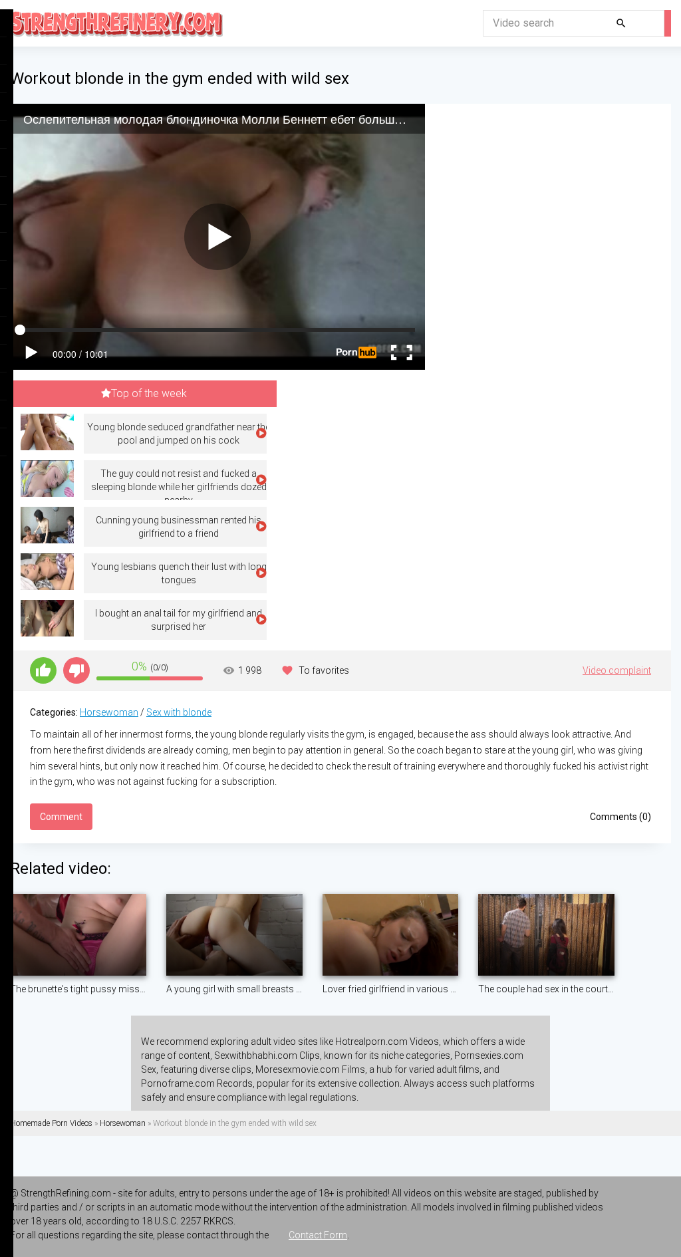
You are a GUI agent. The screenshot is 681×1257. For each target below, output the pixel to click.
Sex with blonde (178, 712)
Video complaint (617, 670)
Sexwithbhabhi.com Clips (267, 1055)
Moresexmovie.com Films (310, 1069)
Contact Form (318, 1235)
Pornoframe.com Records (197, 1083)
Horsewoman (109, 712)
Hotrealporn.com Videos (387, 1041)
